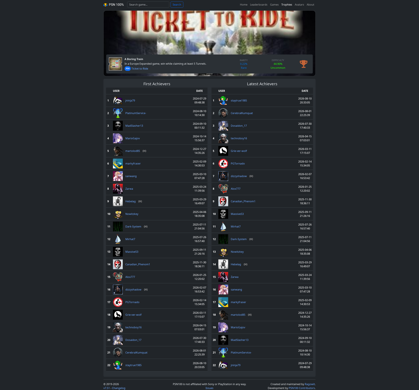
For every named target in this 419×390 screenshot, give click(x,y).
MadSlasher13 (134, 125)
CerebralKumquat (136, 352)
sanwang (131, 176)
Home (243, 4)
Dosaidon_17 (133, 340)
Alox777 (130, 277)
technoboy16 (133, 327)
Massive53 (131, 252)
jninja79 (130, 100)
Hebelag (130, 201)
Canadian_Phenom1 (137, 264)
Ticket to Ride (139, 68)
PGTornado (132, 302)
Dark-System (133, 226)
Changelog (118, 388)
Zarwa (129, 188)
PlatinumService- (135, 113)
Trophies (286, 4)
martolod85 (132, 151)
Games (274, 4)
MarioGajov (132, 138)
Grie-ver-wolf (133, 315)
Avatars (299, 4)
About (310, 4)
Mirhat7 (130, 239)
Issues (209, 388)
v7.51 (106, 388)
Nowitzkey (131, 214)
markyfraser (133, 163)
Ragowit (310, 384)
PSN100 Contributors (302, 388)
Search (177, 4)
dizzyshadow (133, 289)
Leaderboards (258, 4)
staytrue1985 (133, 365)
